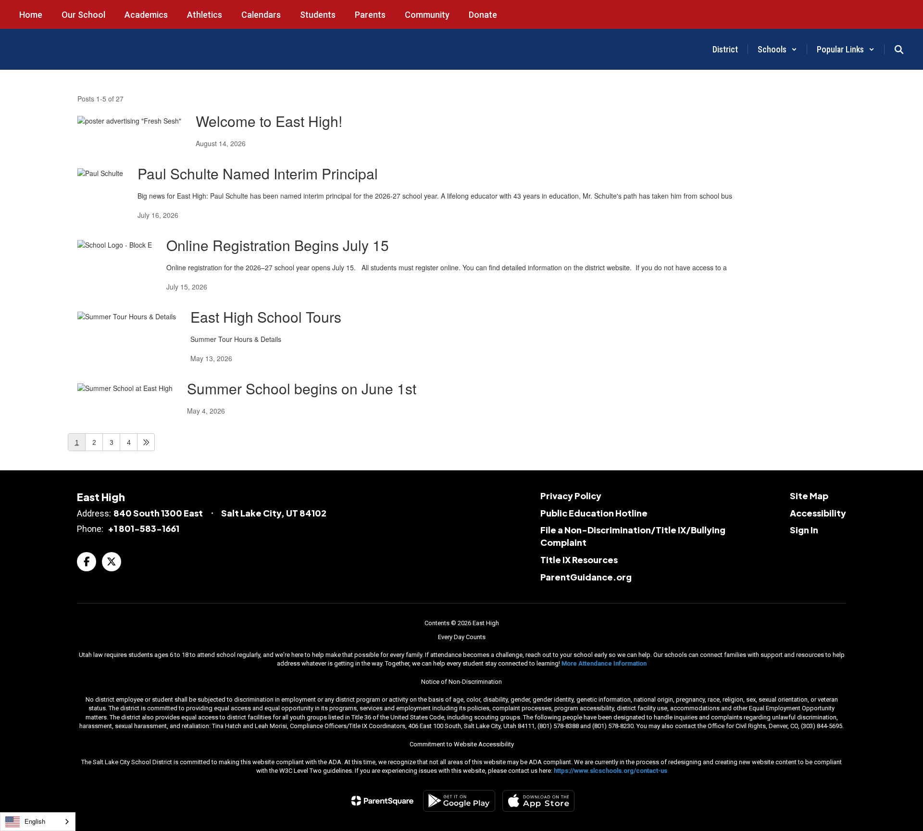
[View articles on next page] (145, 442)
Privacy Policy (570, 495)
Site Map (809, 495)
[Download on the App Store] (538, 801)
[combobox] (37, 821)
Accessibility (818, 512)
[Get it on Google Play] (459, 801)
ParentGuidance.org (586, 576)
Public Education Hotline (594, 512)
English (35, 821)
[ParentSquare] (382, 800)
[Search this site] (899, 49)
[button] (777, 49)
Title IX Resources (579, 559)
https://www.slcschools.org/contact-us (610, 770)
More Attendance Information (604, 663)
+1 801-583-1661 (143, 528)
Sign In (804, 529)
